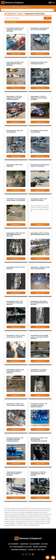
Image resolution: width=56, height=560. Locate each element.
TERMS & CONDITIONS (39, 547)
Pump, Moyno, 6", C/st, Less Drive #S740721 (14, 131)
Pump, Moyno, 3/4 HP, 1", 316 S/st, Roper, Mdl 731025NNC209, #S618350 (39, 439)
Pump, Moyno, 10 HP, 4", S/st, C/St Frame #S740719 (39, 62)
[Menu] (50, 2)
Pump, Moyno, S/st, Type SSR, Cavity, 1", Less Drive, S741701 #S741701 (39, 337)
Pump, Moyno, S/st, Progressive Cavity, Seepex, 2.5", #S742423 (15, 199)
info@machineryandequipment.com (22, 7)
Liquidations (24, 544)
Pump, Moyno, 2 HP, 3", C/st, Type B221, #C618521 (39, 199)
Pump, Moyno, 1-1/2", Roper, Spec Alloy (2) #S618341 (39, 370)
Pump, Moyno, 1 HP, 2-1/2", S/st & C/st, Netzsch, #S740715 (15, 336)
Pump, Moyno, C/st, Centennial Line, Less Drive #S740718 (40, 28)
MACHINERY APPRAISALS (19, 549)
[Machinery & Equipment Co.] (28, 538)
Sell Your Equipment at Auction (21, 547)
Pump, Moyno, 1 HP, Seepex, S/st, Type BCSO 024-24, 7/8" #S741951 (39, 303)
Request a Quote (16, 53)
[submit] (52, 10)
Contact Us (32, 549)
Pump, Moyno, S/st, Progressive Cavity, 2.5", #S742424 (40, 165)
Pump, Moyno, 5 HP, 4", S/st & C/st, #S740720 (39, 131)
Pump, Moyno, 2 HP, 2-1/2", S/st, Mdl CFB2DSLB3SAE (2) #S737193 (15, 234)
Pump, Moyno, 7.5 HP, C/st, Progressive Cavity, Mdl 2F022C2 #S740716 (14, 98)
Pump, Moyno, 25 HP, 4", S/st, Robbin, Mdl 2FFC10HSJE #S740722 (15, 63)
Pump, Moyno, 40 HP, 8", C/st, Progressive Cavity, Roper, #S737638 (15, 29)
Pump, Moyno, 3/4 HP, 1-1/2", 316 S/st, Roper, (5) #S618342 (15, 404)
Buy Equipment (13, 544)
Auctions (44, 544)
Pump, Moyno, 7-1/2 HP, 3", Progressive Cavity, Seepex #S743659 (39, 98)
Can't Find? (41, 549)
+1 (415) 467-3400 (7, 7)
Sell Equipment (34, 544)
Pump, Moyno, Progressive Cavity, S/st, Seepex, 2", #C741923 (14, 473)
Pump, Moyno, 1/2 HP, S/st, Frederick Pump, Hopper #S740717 (38, 473)
